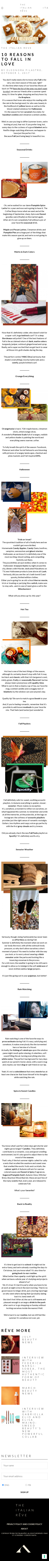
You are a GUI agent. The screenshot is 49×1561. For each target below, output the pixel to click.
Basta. (34, 1535)
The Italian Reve (16, 48)
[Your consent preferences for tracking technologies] (44, 1556)
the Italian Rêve (21, 1533)
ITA (29, 1485)
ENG (7, 1485)
